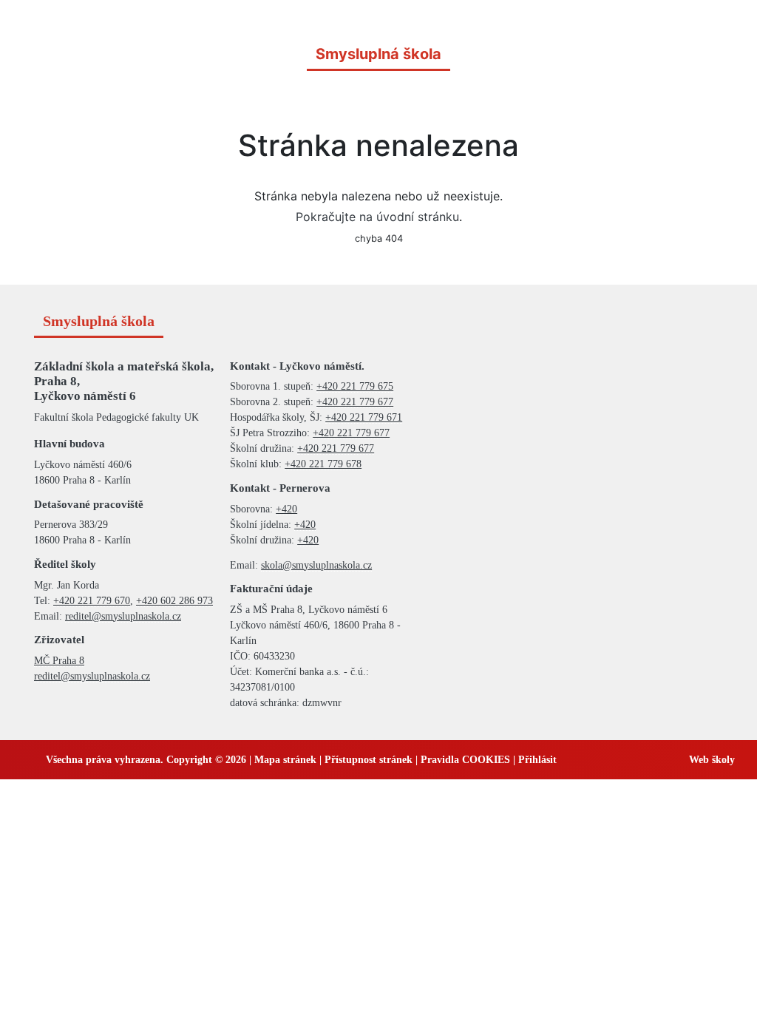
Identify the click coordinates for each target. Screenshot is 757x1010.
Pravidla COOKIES (465, 759)
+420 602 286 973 (174, 600)
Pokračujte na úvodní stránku (377, 216)
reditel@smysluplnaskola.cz (123, 616)
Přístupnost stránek (369, 759)
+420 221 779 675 (354, 386)
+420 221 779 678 (323, 464)
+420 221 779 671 (363, 417)
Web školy (712, 759)
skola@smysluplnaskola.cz (316, 565)
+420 (286, 509)
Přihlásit (537, 759)
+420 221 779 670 (91, 600)
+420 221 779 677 (354, 401)
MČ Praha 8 (59, 660)
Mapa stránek (285, 759)
